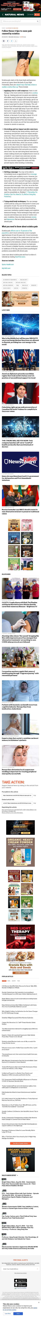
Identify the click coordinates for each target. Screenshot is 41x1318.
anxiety (34, 217)
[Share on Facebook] (8, 41)
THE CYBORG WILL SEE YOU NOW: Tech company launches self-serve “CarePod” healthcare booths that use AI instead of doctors (17, 444)
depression (11, 219)
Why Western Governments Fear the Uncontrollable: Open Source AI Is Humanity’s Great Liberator (19, 1061)
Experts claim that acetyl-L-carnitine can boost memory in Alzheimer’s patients (20, 739)
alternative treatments (10, 45)
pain (18, 46)
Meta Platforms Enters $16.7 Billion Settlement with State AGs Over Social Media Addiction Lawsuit (19, 1005)
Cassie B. (11, 405)
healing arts (19, 45)
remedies (27, 46)
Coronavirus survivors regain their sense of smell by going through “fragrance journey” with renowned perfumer (20, 673)
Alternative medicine (12, 28)
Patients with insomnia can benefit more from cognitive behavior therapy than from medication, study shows (19, 707)
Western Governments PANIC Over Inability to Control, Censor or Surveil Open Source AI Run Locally (20, 1207)
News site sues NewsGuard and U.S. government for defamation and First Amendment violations (20, 478)
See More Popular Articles (20, 1143)
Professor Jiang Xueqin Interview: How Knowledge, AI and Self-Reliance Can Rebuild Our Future (20, 1238)
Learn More (8, 1313)
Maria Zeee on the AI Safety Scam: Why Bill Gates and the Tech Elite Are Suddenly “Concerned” (19, 1105)
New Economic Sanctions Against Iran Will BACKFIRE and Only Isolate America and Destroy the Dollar (20, 1247)
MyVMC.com (6, 268)
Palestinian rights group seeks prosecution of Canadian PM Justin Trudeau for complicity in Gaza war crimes (19, 409)
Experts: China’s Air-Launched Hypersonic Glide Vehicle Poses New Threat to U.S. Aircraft (18, 1035)
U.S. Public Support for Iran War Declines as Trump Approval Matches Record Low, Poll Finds (19, 1099)
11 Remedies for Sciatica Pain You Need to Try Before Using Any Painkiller (20, 194)
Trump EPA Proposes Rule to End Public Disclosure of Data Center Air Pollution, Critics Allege (19, 1067)
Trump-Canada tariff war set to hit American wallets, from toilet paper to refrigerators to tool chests (19, 1086)
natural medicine (21, 282)
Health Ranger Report (9, 1175)
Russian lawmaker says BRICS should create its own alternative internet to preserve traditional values (20, 512)
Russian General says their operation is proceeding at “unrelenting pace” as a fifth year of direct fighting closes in (19, 993)
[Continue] (37, 1269)
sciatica (4, 47)
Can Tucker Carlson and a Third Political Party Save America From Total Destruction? (19, 1217)
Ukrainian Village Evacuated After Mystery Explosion (17, 1017)
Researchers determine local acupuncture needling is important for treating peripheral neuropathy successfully (19, 772)
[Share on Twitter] (12, 41)
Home (3, 28)
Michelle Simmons (14, 37)
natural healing (26, 45)
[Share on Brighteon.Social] (4, 41)
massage (34, 174)
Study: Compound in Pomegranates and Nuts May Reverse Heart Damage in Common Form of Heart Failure (19, 1118)
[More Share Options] (16, 41)
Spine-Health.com (8, 264)
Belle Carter (11, 336)
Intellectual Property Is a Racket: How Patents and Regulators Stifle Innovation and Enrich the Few (17, 1074)
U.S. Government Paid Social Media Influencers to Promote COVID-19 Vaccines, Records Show (19, 1080)
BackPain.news (20, 257)
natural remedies (11, 46)
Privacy (4, 1293)
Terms (8, 1293)
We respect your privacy (20, 1273)
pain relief (22, 46)
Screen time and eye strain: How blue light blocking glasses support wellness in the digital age (19, 1124)
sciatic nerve (34, 46)
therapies (8, 47)
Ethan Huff (11, 371)
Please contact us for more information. (12, 812)
